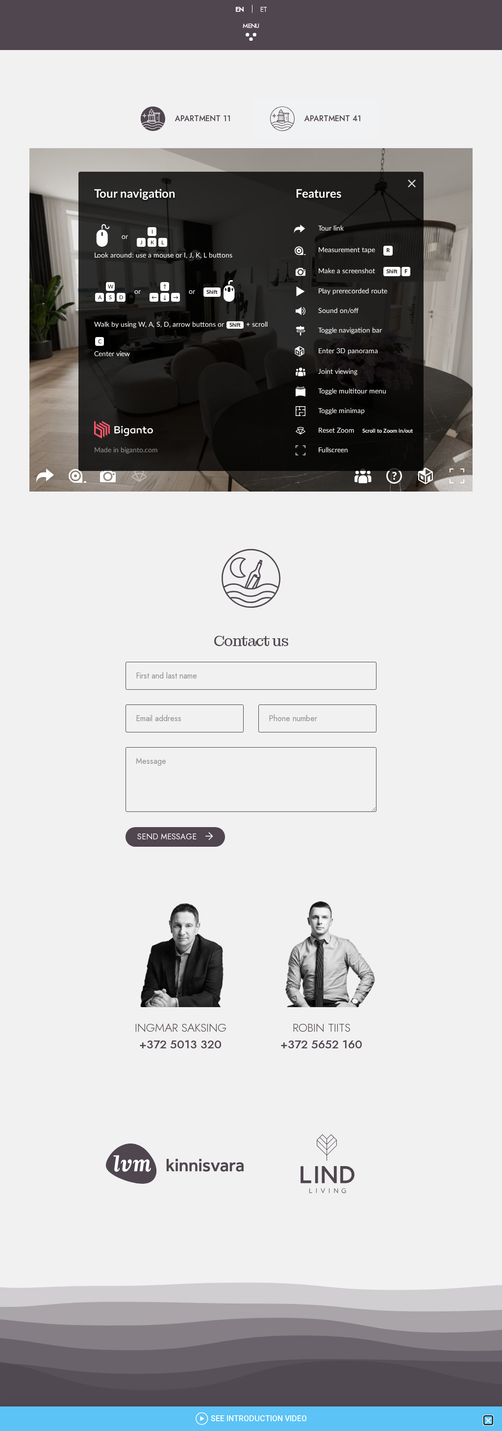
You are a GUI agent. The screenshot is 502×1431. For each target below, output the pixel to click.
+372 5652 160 (321, 1044)
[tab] (186, 118)
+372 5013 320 (180, 1044)
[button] (251, 37)
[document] (251, 1418)
